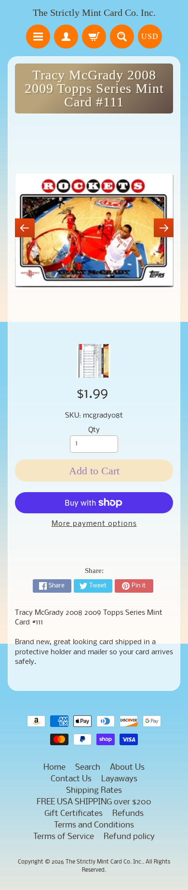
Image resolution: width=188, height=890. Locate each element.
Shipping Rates (94, 790)
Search (87, 767)
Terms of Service (63, 836)
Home (54, 767)
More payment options (94, 524)
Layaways (119, 779)
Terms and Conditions (94, 825)
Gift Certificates (73, 813)
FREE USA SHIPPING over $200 (94, 802)
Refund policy (129, 836)
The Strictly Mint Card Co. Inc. (94, 12)
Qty (94, 430)
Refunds (128, 813)
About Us (127, 767)
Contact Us (71, 779)
